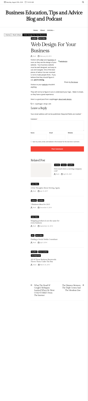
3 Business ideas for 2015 (40, 204)
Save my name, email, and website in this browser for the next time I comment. (56, 142)
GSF (33, 235)
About (42, 30)
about (61, 99)
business (51, 60)
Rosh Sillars (42, 38)
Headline (34, 38)
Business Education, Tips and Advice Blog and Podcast (44, 16)
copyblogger (39, 104)
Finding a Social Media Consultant (44, 239)
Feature (63, 165)
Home (35, 30)
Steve (34, 265)
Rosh (34, 56)
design (45, 104)
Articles (50, 30)
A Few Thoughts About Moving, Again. (45, 188)
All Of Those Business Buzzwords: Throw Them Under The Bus (43, 260)
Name (32, 133)
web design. (67, 99)
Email (51, 133)
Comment (34, 119)
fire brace (74, 82)
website (45, 84)
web (49, 104)
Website (70, 133)
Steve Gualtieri (43, 252)
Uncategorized (36, 255)
